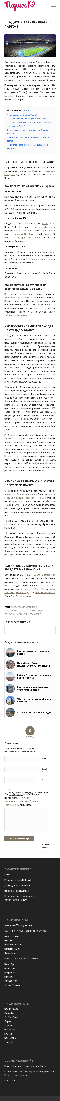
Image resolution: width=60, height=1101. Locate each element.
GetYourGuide (11, 1017)
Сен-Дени (9, 174)
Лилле (7, 505)
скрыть (26, 110)
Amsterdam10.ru (13, 944)
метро (45, 223)
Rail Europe (10, 1038)
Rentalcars (9, 1029)
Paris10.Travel (11, 936)
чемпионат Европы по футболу (20, 494)
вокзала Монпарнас (45, 227)
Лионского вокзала (45, 592)
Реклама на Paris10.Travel (17, 880)
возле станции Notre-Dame (31, 589)
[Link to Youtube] (50, 630)
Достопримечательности (24, 607)
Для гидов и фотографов (17, 885)
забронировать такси (15, 315)
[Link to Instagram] (40, 630)
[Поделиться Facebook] (10, 630)
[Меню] (51, 6)
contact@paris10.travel (16, 900)
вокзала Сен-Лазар (25, 234)
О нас (7, 874)
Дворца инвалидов (29, 237)
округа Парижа (25, 596)
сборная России (34, 498)
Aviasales (9, 1013)
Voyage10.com (12, 985)
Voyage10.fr (10, 981)
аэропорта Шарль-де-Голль (18, 297)
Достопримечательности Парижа (22, 610)
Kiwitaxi (8, 1033)
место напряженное (44, 575)
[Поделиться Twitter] (20, 630)
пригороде (50, 171)
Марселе (50, 501)
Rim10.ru (8, 940)
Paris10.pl (9, 964)
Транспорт (35, 614)
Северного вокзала (36, 259)
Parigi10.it (9, 976)
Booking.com (11, 1009)
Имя (44, 758)
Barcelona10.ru (12, 948)
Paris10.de (9, 968)
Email (44, 770)
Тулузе (17, 505)
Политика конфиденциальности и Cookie (25, 1066)
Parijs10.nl (9, 972)
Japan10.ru (10, 953)
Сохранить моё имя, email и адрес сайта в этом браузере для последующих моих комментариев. (28, 792)
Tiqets (7, 1021)
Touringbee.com (24, 925)
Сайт (44, 779)
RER (17, 252)
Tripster (8, 1025)
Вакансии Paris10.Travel (16, 891)
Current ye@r (45, 846)
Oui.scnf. (8, 1042)
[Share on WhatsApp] (30, 630)
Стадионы (22, 614)
